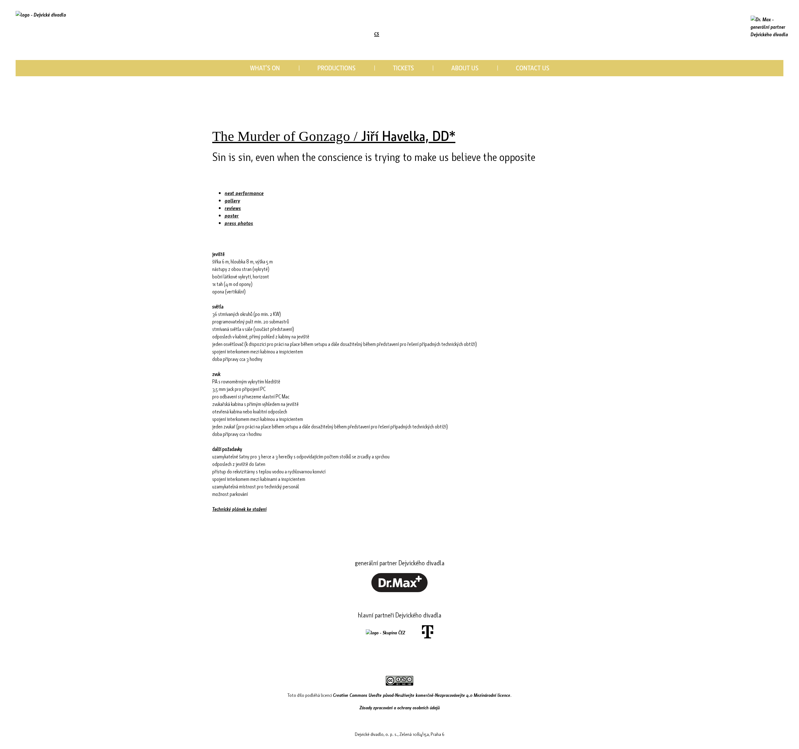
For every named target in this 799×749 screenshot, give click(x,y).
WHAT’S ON (265, 68)
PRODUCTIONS (336, 68)
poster (232, 215)
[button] (324, 33)
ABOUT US (464, 68)
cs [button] (376, 32)
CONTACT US (532, 68)
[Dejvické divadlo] (40, 23)
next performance (244, 193)
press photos (239, 223)
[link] (335, 33)
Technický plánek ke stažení (239, 509)
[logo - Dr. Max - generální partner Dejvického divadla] (769, 27)
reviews (233, 208)
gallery (232, 200)
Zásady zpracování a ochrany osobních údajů (400, 707)
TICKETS (403, 68)
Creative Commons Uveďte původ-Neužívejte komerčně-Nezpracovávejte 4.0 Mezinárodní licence (421, 695)
